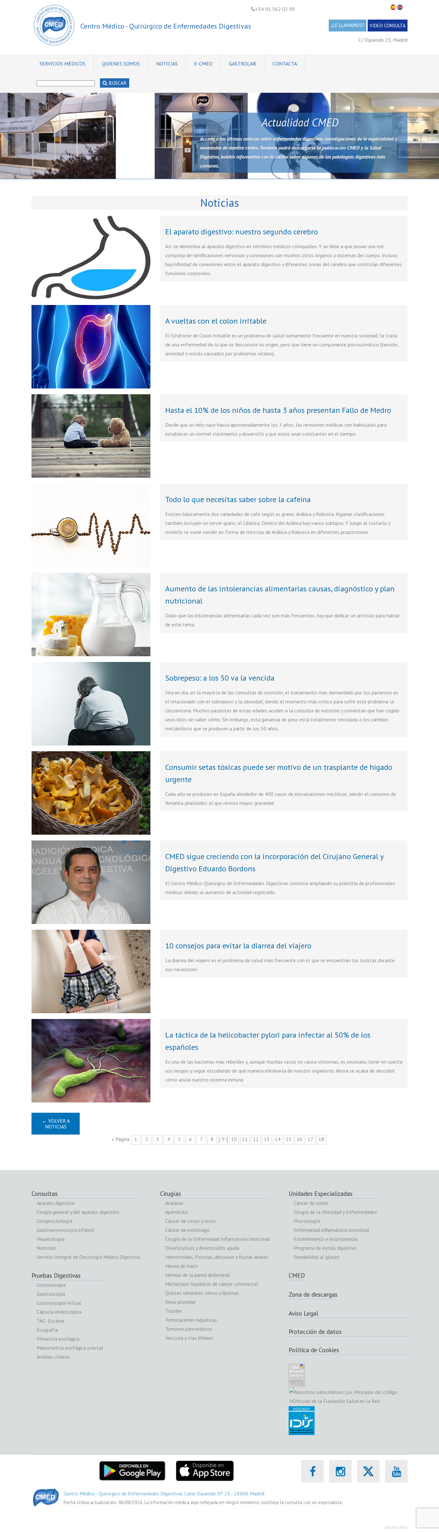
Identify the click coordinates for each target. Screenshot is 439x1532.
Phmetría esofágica (58, 1339)
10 (234, 1139)
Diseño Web (396, 1527)
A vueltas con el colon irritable (215, 321)
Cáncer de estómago (187, 1230)
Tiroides (173, 1311)
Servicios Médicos (62, 63)
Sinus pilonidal (180, 1302)
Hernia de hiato (181, 1266)
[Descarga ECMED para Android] (132, 1464)
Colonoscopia (51, 1285)
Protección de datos (315, 1332)
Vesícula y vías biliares (189, 1338)
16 (299, 1139)
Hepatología (50, 1239)
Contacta (285, 63)
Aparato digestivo (56, 1203)
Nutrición (46, 1248)
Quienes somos (121, 63)
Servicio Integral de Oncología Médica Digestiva (88, 1257)
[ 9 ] (223, 1139)
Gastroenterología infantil (65, 1230)
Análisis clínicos (53, 1357)
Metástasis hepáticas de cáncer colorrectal (211, 1284)
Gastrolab (242, 63)
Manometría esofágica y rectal (70, 1348)
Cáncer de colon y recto (190, 1221)
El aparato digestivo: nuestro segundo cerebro (241, 232)
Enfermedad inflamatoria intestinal (331, 1230)
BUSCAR (117, 83)
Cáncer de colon (311, 1203)
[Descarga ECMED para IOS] (204, 1464)
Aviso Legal (303, 1313)
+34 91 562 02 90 (275, 9)
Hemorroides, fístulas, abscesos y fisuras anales (216, 1257)
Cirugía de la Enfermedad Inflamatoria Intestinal (217, 1239)
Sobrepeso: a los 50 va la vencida (219, 678)
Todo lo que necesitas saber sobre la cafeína (238, 499)
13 (267, 1139)
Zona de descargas (313, 1294)
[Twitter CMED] (368, 1478)
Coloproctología (54, 1221)
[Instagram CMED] (340, 1471)
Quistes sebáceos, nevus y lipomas (202, 1293)
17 (310, 1139)
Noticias (167, 63)
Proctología (307, 1221)
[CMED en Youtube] (396, 1471)
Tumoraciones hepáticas (191, 1320)
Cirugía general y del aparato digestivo (78, 1212)
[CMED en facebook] (312, 1471)
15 (288, 1139)
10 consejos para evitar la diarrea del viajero (238, 946)
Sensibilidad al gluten (316, 1257)
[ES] (394, 7)
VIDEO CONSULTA (388, 25)
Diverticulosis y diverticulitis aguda (202, 1248)
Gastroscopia (51, 1294)
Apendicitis (176, 1212)
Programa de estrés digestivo (325, 1248)
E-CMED (203, 63)
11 (245, 1139)
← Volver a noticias (56, 1124)
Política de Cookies (314, 1350)
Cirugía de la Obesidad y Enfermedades (335, 1212)
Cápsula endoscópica (59, 1312)
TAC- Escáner (51, 1321)
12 (256, 1139)
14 (278, 1139)
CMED (297, 1275)
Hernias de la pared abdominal (197, 1275)
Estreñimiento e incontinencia (325, 1239)
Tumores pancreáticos (188, 1329)
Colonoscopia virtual (59, 1303)
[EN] (400, 7)
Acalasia (174, 1203)
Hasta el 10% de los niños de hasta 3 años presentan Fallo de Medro (278, 410)
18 (321, 1139)
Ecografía (47, 1330)
